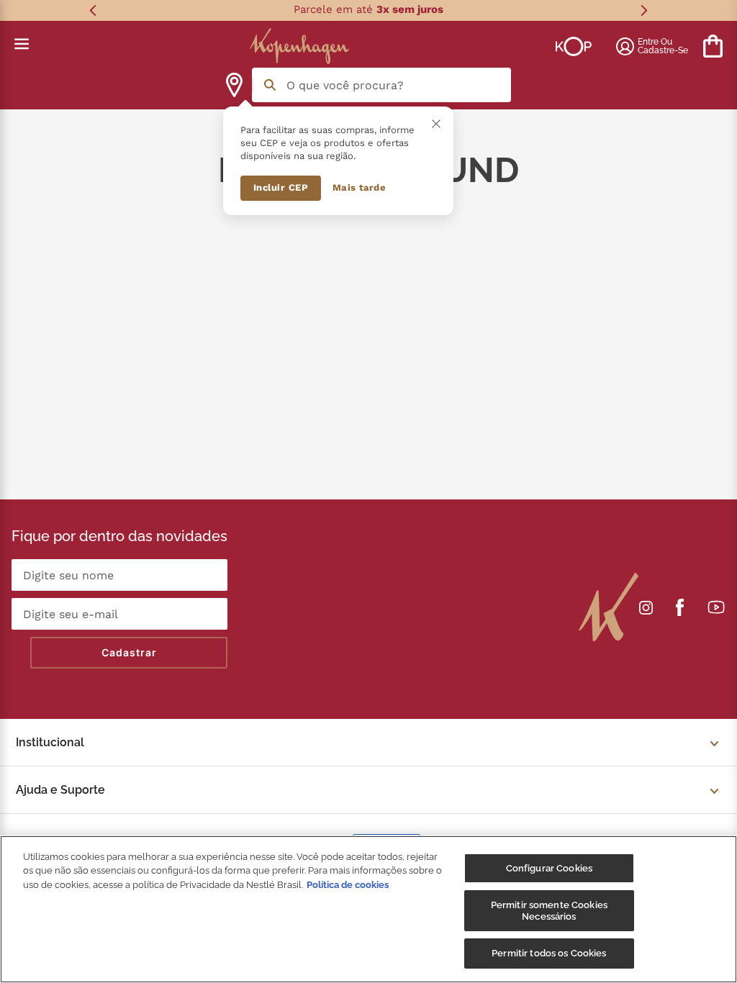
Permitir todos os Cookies (549, 953)
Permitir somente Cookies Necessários (549, 911)
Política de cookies (348, 884)
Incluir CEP (281, 187)
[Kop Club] (574, 46)
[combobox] (381, 85)
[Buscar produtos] (270, 85)
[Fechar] (436, 124)
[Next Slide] (644, 10)
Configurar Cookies (549, 868)
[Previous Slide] (93, 10)
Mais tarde (359, 187)
